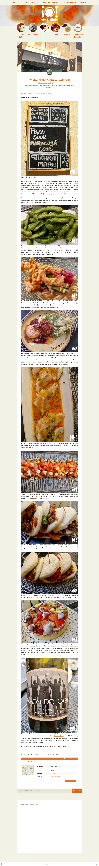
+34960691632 (54, 773)
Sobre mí (83, 2)
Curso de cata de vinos (51, 2)
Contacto (24, 2)
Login (96, 864)
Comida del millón (69, 2)
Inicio (15, 2)
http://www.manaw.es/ (56, 776)
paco (59, 83)
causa (73, 648)
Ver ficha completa (70, 781)
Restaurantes (28, 790)
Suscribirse (35, 2)
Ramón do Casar (58, 736)
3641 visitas (36, 790)
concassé (38, 496)
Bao (22, 545)
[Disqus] (49, 829)
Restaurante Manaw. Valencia (49, 80)
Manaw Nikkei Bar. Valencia (30, 762)
